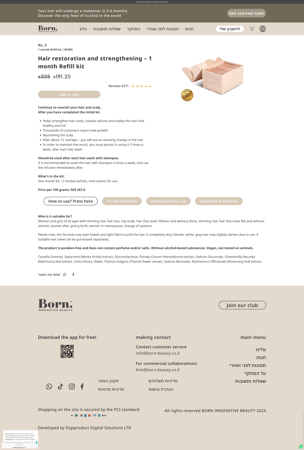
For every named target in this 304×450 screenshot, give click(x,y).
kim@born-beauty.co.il (19, 447)
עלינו (261, 349)
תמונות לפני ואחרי (163, 29)
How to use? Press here (70, 201)
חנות (189, 29)
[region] (20, 438)
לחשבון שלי (230, 29)
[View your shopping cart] (249, 29)
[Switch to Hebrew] (262, 29)
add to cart (69, 94)
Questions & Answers (219, 201)
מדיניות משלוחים (163, 380)
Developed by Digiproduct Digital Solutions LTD (84, 427)
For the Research (122, 201)
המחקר (133, 29)
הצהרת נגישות (161, 389)
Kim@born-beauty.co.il (158, 369)
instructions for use (168, 201)
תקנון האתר (108, 380)
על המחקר (255, 373)
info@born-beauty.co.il (158, 353)
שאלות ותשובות (107, 29)
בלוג (83, 29)
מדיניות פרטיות (8, 439)
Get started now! (246, 13)
